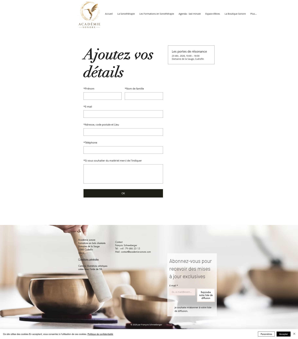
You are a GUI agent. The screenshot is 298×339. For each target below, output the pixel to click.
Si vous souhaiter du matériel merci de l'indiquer (113, 160)
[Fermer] (294, 334)
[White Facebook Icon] (80, 233)
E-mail (88, 106)
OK (123, 193)
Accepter (283, 334)
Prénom (89, 88)
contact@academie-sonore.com (136, 251)
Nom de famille (134, 88)
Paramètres (266, 334)
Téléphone (90, 142)
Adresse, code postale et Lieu (101, 124)
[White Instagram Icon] (86, 233)
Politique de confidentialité (100, 334)
